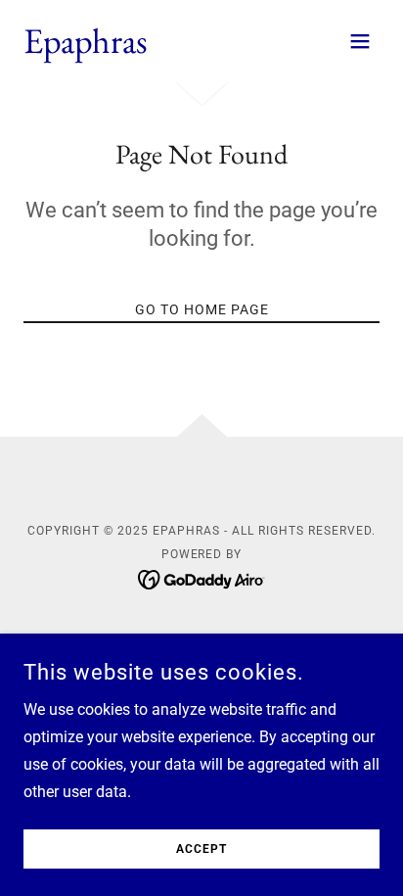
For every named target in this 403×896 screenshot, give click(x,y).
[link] (85, 47)
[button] (360, 41)
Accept (201, 849)
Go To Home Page (202, 309)
